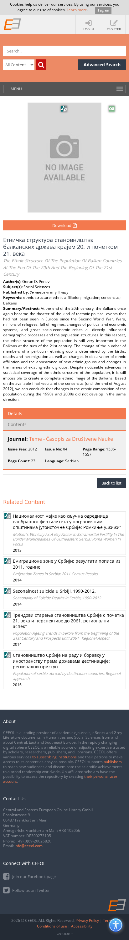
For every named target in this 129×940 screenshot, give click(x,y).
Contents (17, 424)
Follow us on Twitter (30, 890)
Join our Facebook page (33, 876)
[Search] (41, 64)
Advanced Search (102, 65)
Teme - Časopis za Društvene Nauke (71, 438)
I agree (103, 10)
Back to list (111, 483)
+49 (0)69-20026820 (33, 841)
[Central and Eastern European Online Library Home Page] (12, 23)
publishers (113, 761)
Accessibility (81, 926)
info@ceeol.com (29, 845)
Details (15, 413)
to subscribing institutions (54, 757)
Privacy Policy (87, 920)
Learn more (77, 10)
